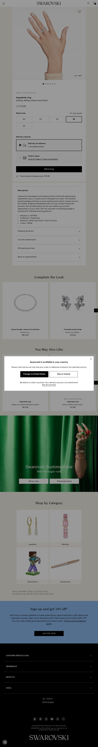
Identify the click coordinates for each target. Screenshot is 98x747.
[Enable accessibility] (5, 742)
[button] (91, 359)
